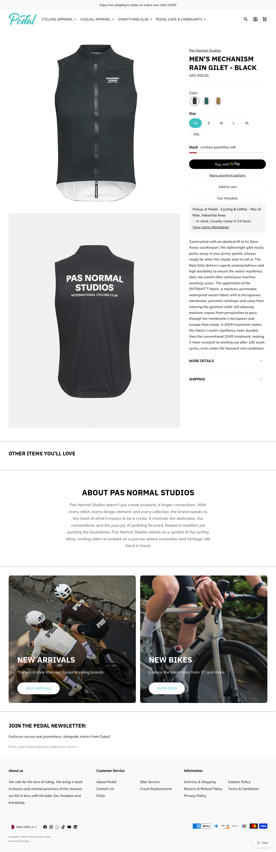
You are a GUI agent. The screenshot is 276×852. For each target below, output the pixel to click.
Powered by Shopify (19, 841)
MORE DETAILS (201, 361)
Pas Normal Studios (205, 50)
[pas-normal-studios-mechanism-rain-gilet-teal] (206, 101)
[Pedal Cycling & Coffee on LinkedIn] (75, 827)
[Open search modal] (246, 19)
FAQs (100, 795)
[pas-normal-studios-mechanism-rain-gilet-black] (194, 101)
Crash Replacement (156, 789)
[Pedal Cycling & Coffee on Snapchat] (57, 827)
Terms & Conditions (243, 789)
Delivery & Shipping (200, 782)
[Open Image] (94, 123)
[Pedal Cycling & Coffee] (23, 19)
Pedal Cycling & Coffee (39, 836)
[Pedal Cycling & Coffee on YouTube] (69, 827)
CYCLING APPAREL (57, 19)
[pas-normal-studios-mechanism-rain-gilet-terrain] (218, 101)
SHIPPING (197, 379)
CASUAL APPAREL (95, 19)
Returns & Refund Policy (203, 789)
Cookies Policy (239, 782)
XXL (196, 134)
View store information (211, 227)
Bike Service (150, 782)
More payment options (227, 175)
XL (247, 123)
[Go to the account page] (255, 19)
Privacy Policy (195, 795)
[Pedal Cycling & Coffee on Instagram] (51, 827)
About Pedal (106, 782)
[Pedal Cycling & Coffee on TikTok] (63, 827)
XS (195, 123)
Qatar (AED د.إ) (25, 826)
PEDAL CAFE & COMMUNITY (179, 19)
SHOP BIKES (167, 688)
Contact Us (105, 789)
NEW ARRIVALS (38, 688)
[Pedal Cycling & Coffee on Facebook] (45, 827)
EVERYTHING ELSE (133, 19)
